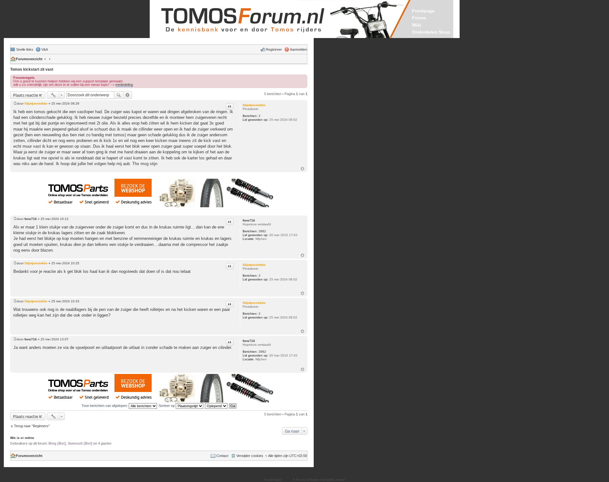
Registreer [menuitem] (274, 49)
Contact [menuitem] (222, 456)
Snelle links (24, 49)
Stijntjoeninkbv (254, 105)
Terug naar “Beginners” (32, 426)
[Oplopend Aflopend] (216, 406)
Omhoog (302, 168)
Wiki (416, 25)
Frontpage (423, 10)
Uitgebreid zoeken (127, 95)
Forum (419, 17)
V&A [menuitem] (44, 49)
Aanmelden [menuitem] (298, 49)
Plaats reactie (25, 95)
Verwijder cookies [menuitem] (249, 456)
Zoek (118, 95)
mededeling (124, 85)
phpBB (288, 479)
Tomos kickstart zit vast (31, 69)
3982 (262, 231)
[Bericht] (15, 103)
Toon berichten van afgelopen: (105, 406)
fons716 (249, 220)
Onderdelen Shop (431, 32)
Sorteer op (167, 406)
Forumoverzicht (29, 59)
